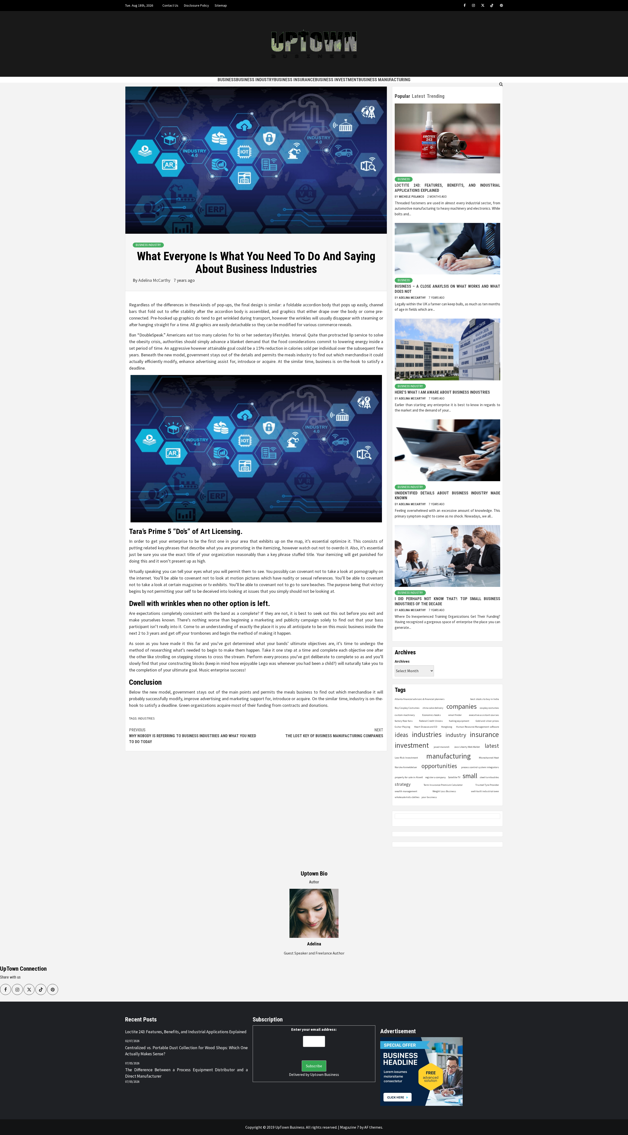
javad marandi (441, 746)
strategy (403, 784)
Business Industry (255, 79)
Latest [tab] (418, 96)
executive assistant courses (484, 715)
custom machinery (405, 715)
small (469, 776)
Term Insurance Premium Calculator (443, 785)
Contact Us (170, 5)
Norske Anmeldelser (406, 767)
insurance (484, 734)
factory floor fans (404, 720)
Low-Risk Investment (406, 757)
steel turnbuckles (489, 777)
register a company (435, 777)
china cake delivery (433, 707)
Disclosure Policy (196, 5)
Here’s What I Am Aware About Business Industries (442, 392)
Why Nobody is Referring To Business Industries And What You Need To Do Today (192, 736)
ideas (401, 735)
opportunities (439, 766)
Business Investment (337, 79)
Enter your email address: (314, 1029)
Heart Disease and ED (425, 726)
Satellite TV (454, 777)
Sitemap (221, 5)
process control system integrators (480, 767)
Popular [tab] (402, 96)
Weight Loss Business (444, 791)
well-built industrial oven (485, 791)
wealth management (406, 791)
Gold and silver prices (487, 720)
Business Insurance (294, 79)
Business (227, 79)
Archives (402, 661)
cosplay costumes (489, 707)
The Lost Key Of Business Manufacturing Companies (334, 733)
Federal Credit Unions (431, 720)
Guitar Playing (402, 726)
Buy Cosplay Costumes (407, 707)
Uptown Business (324, 1074)
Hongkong (446, 726)
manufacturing (448, 756)
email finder (455, 715)
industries (146, 718)
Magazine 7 (349, 1127)
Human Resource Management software (477, 726)
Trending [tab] (436, 96)
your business (429, 797)
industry (455, 735)
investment (412, 745)
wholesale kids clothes (407, 797)
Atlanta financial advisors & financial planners (420, 699)
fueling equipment (459, 720)
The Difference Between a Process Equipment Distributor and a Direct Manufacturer (186, 1073)
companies (461, 706)
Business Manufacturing (384, 79)
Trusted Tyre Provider (487, 785)
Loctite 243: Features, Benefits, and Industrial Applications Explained (186, 1031)
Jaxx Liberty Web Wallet (467, 746)
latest (492, 745)
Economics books (431, 715)
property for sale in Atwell (409, 777)
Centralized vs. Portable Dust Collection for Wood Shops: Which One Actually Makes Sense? (186, 1051)
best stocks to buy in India (484, 699)
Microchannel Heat (489, 757)
